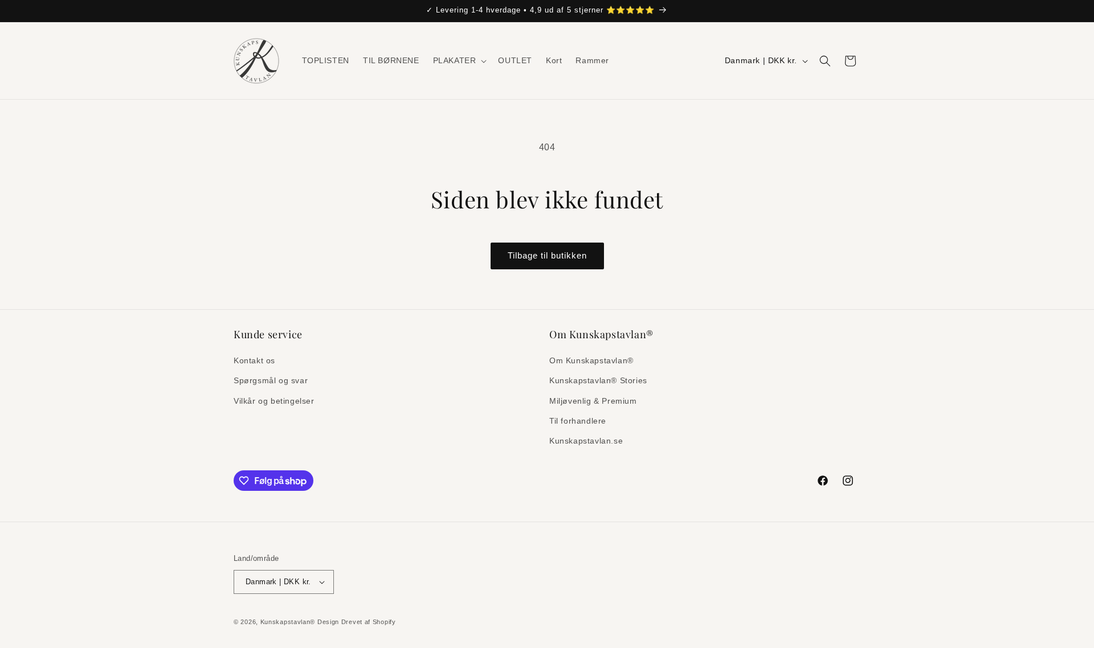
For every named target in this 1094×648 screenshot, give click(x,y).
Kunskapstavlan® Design (299, 621)
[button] (459, 60)
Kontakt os (256, 360)
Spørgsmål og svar (271, 380)
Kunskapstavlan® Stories (598, 380)
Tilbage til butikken (547, 255)
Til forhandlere (577, 420)
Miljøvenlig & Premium (593, 400)
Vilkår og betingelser (274, 400)
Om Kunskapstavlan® (591, 360)
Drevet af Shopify (368, 621)
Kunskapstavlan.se (586, 440)
